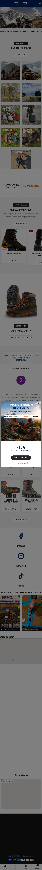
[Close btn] (39, 403)
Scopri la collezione (21, 458)
